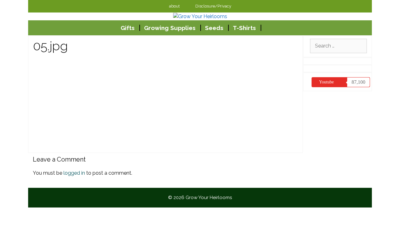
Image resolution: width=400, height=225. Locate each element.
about (174, 6)
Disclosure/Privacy (213, 6)
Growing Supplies (170, 27)
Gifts (128, 27)
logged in (74, 173)
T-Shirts (244, 27)
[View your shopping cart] (268, 27)
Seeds (214, 27)
